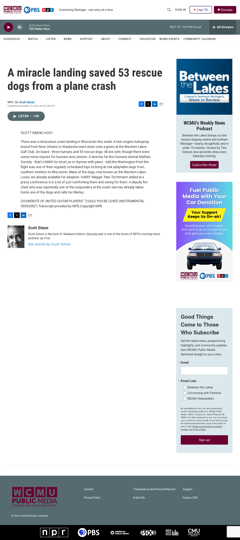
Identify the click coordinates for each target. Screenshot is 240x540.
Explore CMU (190, 497)
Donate (226, 10)
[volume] (19, 27)
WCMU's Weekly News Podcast (204, 125)
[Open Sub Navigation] (22, 38)
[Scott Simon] (16, 236)
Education (148, 38)
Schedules (12, 38)
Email (185, 362)
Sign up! (204, 440)
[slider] (25, 27)
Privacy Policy (92, 497)
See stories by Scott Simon (49, 244)
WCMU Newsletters (201, 398)
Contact (88, 489)
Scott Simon (26, 102)
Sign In (180, 9)
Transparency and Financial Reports (154, 489)
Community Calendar (199, 38)
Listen (51, 38)
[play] (8, 27)
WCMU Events (169, 38)
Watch (33, 38)
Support (86, 38)
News (68, 38)
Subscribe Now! (204, 165)
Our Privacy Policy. (197, 429)
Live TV (202, 9)
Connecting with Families (204, 393)
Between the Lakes (200, 387)
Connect (125, 38)
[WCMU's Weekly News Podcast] (204, 87)
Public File (139, 497)
